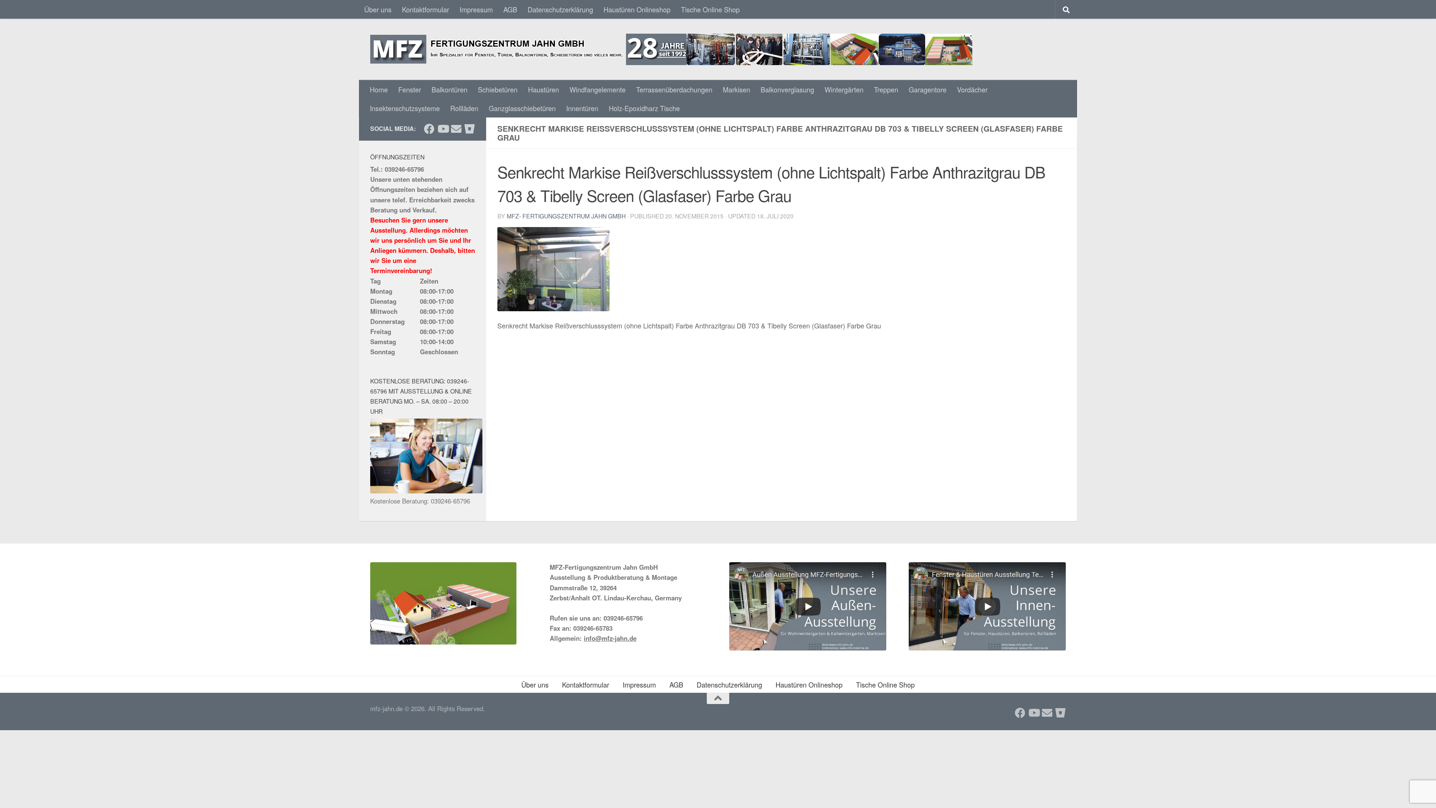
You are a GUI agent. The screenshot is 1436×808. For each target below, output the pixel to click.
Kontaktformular (425, 9)
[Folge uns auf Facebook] (429, 129)
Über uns (378, 9)
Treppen (886, 89)
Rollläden (464, 108)
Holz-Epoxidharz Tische (644, 108)
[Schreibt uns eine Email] (456, 129)
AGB (510, 9)
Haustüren (543, 89)
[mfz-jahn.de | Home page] (671, 49)
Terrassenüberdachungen (674, 89)
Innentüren (582, 108)
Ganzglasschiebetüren (522, 108)
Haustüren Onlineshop (637, 9)
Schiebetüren (498, 89)
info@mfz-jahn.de (610, 638)
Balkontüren (449, 89)
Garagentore (927, 89)
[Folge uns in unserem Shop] (469, 129)
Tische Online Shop (710, 9)
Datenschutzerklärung (560, 9)
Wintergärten (844, 89)
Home (379, 89)
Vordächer (972, 89)
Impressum (476, 9)
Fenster (409, 89)
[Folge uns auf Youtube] (443, 129)
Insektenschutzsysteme (405, 108)
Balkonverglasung (787, 89)
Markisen (736, 89)
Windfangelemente (598, 89)
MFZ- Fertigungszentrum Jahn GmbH (566, 216)
